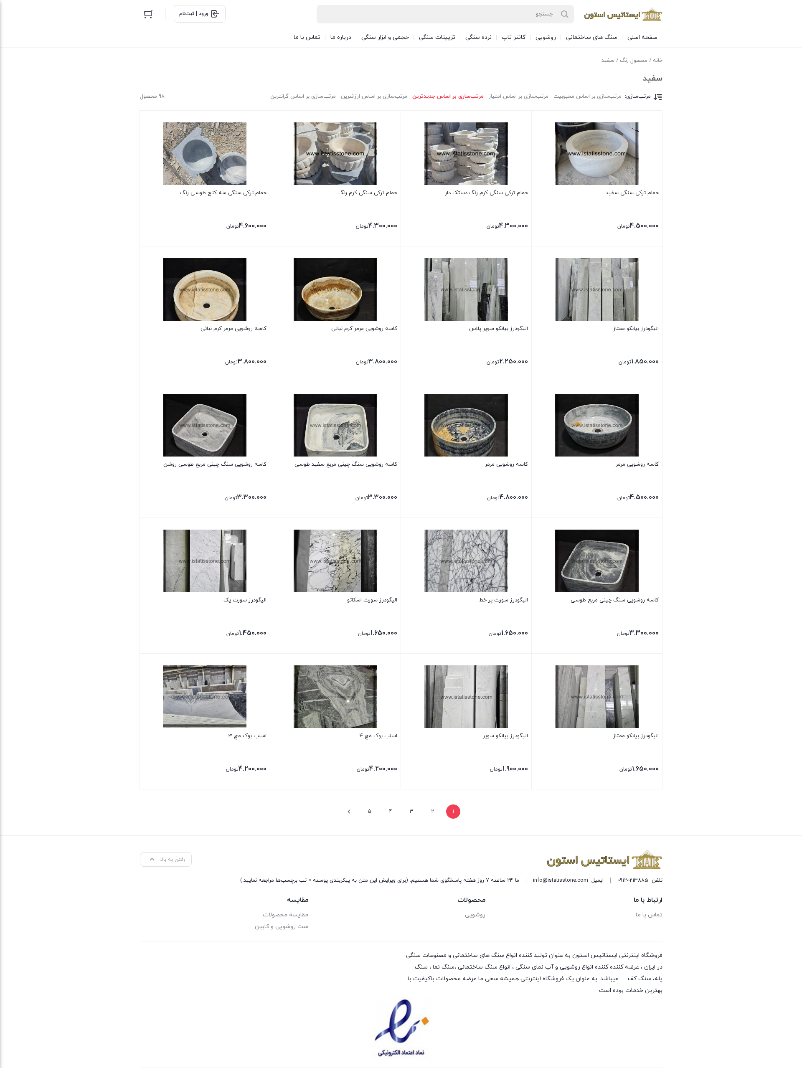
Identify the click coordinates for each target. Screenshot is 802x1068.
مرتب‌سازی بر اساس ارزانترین (374, 96)
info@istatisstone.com (560, 880)
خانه (657, 60)
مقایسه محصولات (285, 915)
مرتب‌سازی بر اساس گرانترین (303, 96)
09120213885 (632, 880)
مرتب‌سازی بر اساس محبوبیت (587, 96)
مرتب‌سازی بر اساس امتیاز (518, 96)
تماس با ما (649, 915)
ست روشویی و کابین (281, 927)
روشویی (475, 915)
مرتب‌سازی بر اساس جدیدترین (448, 96)
